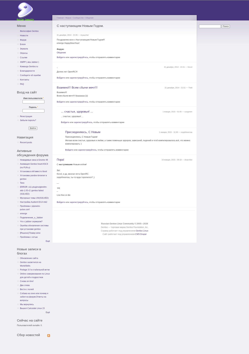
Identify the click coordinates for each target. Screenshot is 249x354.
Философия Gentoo (29, 31)
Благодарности (27, 71)
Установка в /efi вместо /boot (33, 171)
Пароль (33, 107)
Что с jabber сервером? (31, 221)
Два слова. (25, 285)
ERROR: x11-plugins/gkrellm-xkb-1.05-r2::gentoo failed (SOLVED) (33, 190)
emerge (23, 213)
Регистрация (26, 116)
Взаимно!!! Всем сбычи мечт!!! (77, 87)
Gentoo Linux (142, 231)
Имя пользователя (33, 98)
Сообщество (78, 18)
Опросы (24, 53)
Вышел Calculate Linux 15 (32, 308)
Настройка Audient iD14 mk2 (33, 202)
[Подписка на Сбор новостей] (48, 335)
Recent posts (26, 142)
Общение (89, 18)
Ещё (48, 241)
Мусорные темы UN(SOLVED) (34, 198)
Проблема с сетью (29, 237)
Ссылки (23, 57)
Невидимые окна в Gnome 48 (34, 160)
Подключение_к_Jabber (31, 217)
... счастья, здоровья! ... (77, 111)
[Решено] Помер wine (30, 233)
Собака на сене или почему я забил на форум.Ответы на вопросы (34, 297)
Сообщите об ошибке (30, 75)
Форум (23, 40)
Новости (24, 35)
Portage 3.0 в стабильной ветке (35, 270)
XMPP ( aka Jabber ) (29, 62)
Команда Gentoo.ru (29, 66)
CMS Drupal (141, 234)
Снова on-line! (27, 281)
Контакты (24, 80)
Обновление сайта (29, 258)
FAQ (22, 84)
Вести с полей (27, 289)
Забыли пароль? (28, 120)
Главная (60, 18)
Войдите (61, 57)
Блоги (23, 44)
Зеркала (24, 49)
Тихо (22, 183)
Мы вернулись (27, 304)
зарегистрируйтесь (79, 57)
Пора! (60, 159)
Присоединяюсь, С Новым (82, 132)
